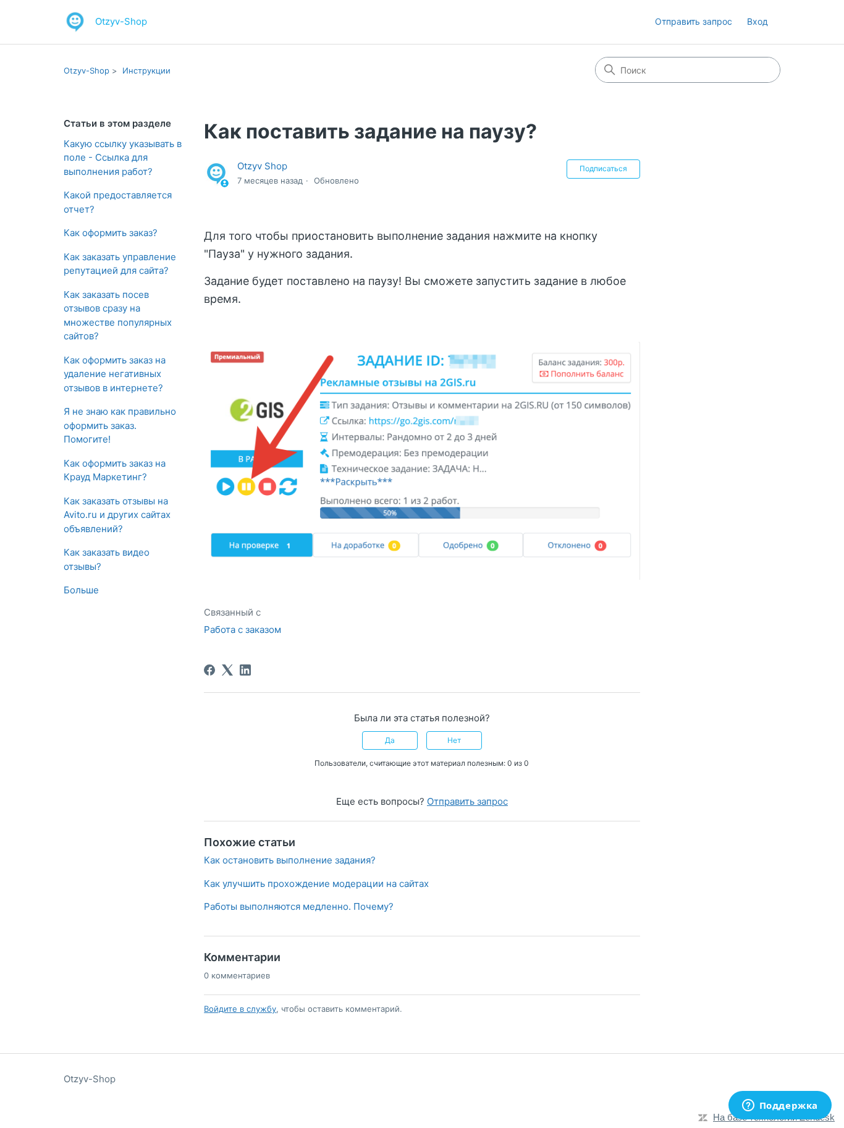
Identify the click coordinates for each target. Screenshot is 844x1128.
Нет (454, 740)
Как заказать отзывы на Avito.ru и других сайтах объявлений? (117, 515)
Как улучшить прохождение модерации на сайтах (316, 883)
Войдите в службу (240, 1009)
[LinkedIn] (245, 670)
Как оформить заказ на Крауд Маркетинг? (115, 470)
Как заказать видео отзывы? (107, 559)
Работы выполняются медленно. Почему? (299, 906)
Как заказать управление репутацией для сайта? (120, 264)
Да (390, 740)
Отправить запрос (693, 21)
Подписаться (603, 168)
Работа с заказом (242, 629)
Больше (81, 590)
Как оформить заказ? (111, 233)
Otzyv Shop (262, 166)
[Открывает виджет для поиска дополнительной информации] (780, 1106)
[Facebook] (209, 670)
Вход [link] (757, 21)
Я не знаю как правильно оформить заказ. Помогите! (120, 425)
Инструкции (146, 70)
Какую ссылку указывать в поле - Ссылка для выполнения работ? (123, 157)
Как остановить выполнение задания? (290, 860)
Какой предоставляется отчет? (118, 202)
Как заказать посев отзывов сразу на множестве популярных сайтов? (118, 315)
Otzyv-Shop (86, 70)
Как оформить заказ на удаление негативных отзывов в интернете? (115, 374)
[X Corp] (227, 670)
